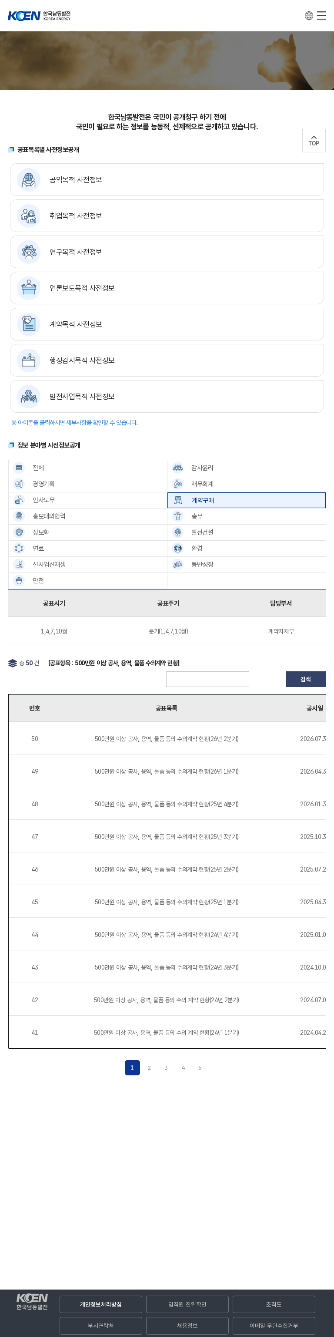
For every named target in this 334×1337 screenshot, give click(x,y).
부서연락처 (101, 1325)
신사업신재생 (49, 564)
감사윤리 (202, 468)
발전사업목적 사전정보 (82, 396)
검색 (306, 679)
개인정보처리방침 (101, 1304)
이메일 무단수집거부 (274, 1325)
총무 (196, 516)
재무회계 (202, 484)
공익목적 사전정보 (76, 179)
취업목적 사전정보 (76, 216)
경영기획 (43, 484)
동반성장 (202, 564)
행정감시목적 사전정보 (82, 360)
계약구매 (203, 500)
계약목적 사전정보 (76, 324)
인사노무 (43, 500)
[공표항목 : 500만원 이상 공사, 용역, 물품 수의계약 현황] (114, 663)
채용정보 (187, 1325)
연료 (38, 548)
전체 (38, 468)
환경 (196, 548)
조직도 (274, 1304)
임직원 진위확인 (187, 1304)
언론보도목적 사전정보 (82, 288)
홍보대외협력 (49, 516)
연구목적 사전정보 (76, 252)
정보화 (41, 532)
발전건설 (202, 532)
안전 (38, 580)
